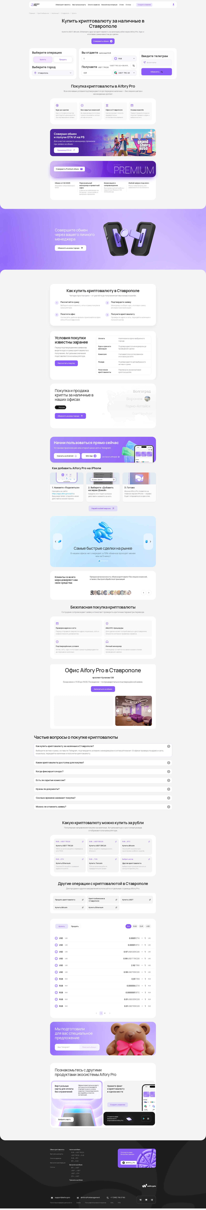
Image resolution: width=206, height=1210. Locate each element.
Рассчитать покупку (66, 363)
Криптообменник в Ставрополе (97, 899)
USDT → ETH (75, 1173)
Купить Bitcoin (61, 907)
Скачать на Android (65, 456)
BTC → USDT (75, 1168)
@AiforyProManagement (90, 1197)
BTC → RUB (74, 1161)
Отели (121, 5)
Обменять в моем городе (68, 248)
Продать (63, 59)
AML (112, 1203)
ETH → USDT (75, 1176)
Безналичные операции (109, 5)
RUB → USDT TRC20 (77, 1152)
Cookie (78, 1203)
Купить (43, 59)
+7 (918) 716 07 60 (118, 1197)
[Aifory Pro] (35, 4)
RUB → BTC (74, 1158)
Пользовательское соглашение (95, 1203)
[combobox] (124, 58)
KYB (119, 1203)
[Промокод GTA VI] (66, 150)
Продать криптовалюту (65, 900)
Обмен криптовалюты (63, 5)
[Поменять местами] (133, 65)
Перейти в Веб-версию (101, 508)
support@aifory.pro (62, 1197)
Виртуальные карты (79, 5)
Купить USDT (127, 900)
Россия (62, 407)
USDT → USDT (75, 1171)
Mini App (89, 456)
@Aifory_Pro (130, 1163)
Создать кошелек (144, 5)
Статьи (128, 5)
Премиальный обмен (76, 1180)
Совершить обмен (101, 41)
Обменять (155, 72)
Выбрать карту (64, 1119)
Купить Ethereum (96, 907)
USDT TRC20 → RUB (77, 1155)
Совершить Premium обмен (67, 169)
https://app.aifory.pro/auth (62, 493)
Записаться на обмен (103, 689)
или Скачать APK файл (109, 457)
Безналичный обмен (75, 1165)
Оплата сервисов (94, 5)
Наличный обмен (74, 1150)
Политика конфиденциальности (61, 1203)
